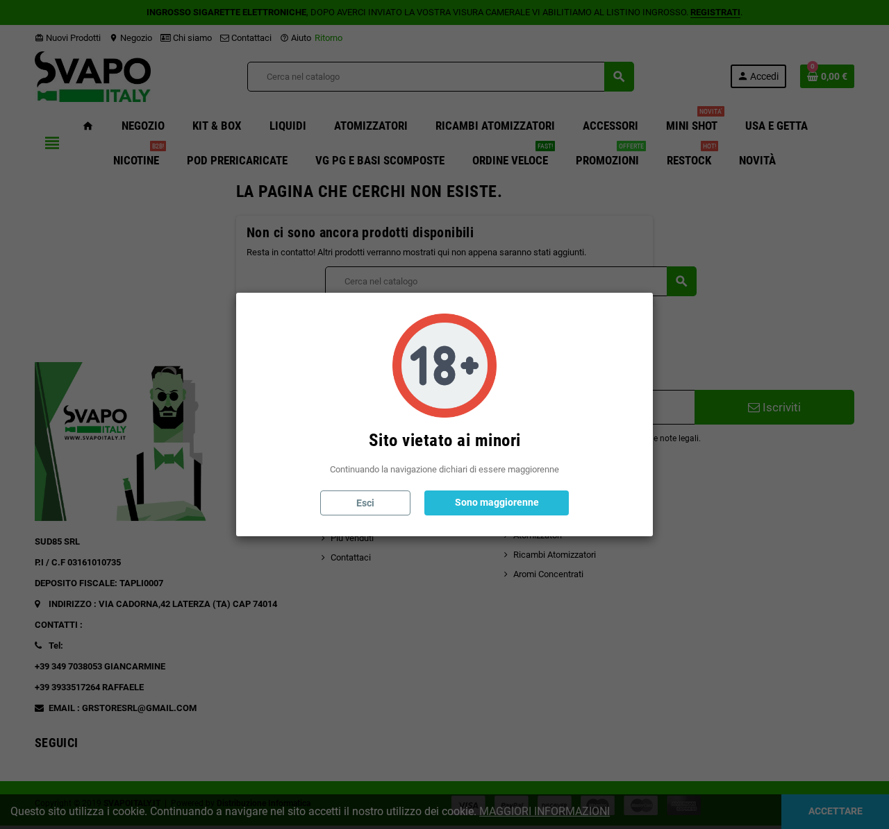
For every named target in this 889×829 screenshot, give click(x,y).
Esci (365, 502)
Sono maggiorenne (497, 502)
